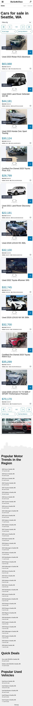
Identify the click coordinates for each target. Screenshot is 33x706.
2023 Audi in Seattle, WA (8, 539)
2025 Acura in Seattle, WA (8, 572)
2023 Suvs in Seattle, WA (8, 479)
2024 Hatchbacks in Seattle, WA (10, 599)
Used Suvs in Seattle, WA (8, 682)
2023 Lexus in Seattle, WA (8, 516)
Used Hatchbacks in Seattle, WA (10, 691)
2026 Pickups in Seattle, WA (9, 627)
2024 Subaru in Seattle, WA (9, 544)
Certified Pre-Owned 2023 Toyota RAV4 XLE (16, 356)
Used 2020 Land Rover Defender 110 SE (16, 95)
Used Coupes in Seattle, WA (9, 700)
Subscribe (30, 5)
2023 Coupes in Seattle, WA (9, 636)
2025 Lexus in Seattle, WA (8, 534)
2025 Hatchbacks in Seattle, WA (10, 590)
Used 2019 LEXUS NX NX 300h (15, 317)
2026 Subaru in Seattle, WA (9, 641)
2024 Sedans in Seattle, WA (9, 493)
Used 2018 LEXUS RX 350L (14, 243)
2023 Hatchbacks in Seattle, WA (10, 558)
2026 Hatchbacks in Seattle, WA (10, 618)
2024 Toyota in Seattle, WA (9, 483)
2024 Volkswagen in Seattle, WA (10, 567)
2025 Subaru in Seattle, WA (9, 521)
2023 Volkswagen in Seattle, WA (10, 548)
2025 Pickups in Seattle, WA (9, 604)
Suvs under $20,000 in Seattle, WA (10, 660)
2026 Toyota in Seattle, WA (9, 502)
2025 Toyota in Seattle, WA (9, 488)
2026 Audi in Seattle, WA (8, 646)
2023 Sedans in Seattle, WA (9, 553)
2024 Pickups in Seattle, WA (9, 562)
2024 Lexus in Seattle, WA (8, 507)
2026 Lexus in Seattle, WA (8, 595)
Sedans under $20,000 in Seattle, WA (11, 664)
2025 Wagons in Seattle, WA (9, 613)
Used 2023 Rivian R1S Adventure (16, 57)
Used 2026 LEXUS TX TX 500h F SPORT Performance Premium (16, 393)
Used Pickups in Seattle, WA (9, 696)
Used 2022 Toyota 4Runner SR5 (15, 280)
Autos (3, 6)
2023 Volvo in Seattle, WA (8, 576)
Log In (24, 5)
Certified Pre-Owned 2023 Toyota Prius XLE (16, 169)
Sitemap (16, 704)
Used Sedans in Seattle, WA (9, 686)
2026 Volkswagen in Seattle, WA (10, 632)
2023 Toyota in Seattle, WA (9, 530)
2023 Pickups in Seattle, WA (9, 609)
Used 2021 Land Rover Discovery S (16, 207)
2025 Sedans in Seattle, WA (9, 525)
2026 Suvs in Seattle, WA (8, 497)
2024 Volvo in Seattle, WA (8, 585)
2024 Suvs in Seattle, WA (8, 474)
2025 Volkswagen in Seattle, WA (10, 511)
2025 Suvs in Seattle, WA (8, 470)
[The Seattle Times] (16, 2)
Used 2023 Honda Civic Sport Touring (14, 132)
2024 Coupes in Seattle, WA (9, 623)
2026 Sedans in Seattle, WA (9, 581)
